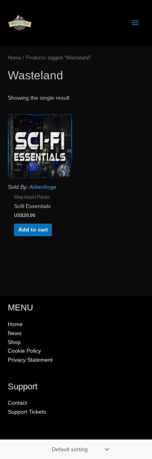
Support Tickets (27, 412)
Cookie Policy (24, 351)
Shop (14, 342)
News (14, 333)
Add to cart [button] (33, 230)
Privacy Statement (30, 360)
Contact (17, 403)
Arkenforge (43, 187)
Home (14, 58)
